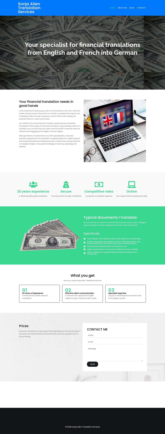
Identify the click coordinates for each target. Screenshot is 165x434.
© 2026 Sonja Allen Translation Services (82, 427)
